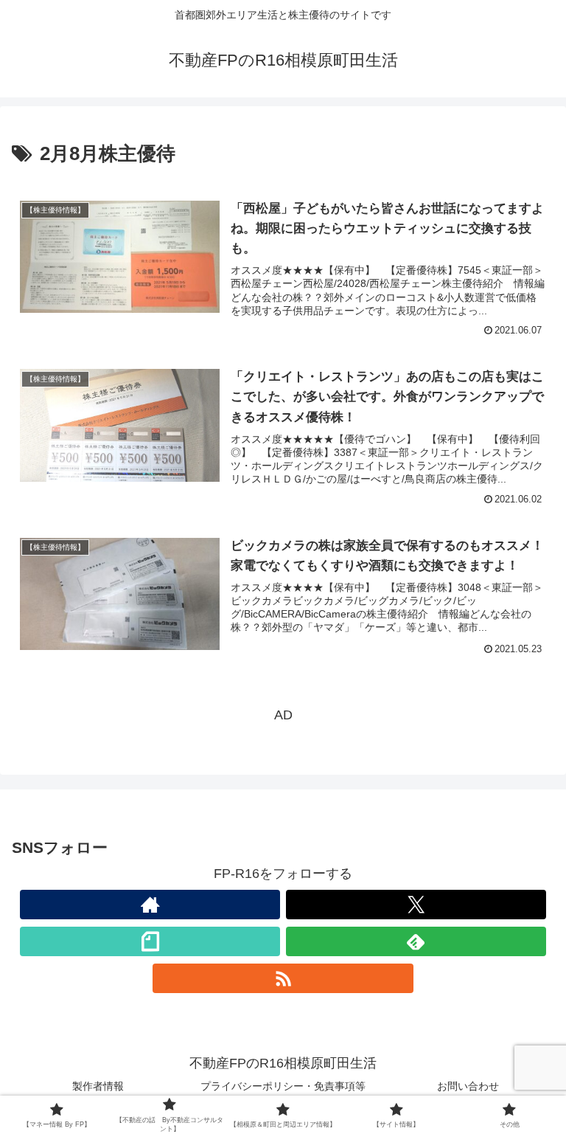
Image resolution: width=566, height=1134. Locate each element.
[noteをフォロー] (150, 941)
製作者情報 (98, 1086)
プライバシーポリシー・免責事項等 (283, 1086)
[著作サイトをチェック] (150, 904)
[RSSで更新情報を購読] (283, 978)
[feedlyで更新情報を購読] (416, 941)
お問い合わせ (468, 1086)
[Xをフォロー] (416, 904)
